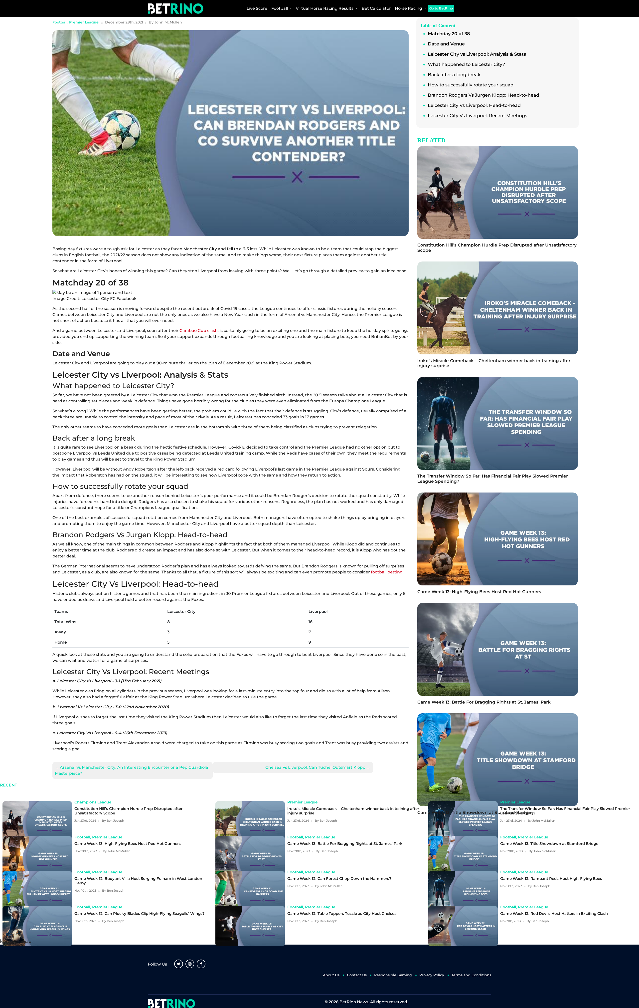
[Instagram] (189, 964)
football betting (387, 572)
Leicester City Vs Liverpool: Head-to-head (474, 105)
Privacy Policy (431, 975)
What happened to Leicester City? (466, 64)
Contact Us (357, 975)
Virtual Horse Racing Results (325, 8)
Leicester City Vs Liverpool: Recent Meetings (477, 115)
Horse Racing (409, 8)
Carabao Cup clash (198, 330)
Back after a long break (455, 74)
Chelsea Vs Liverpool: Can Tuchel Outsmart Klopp (317, 767)
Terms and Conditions (471, 975)
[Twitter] (178, 964)
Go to (441, 8)
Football (280, 8)
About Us (331, 975)
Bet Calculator (376, 8)
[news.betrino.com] (175, 8)
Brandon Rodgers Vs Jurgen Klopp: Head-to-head (483, 95)
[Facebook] (201, 964)
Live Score (257, 8)
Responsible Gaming (393, 975)
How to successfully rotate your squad (471, 85)
